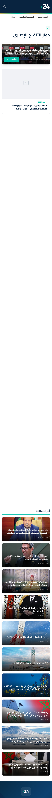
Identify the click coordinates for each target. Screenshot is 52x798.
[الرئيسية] (48, 28)
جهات (12, 17)
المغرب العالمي (26, 17)
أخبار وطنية (43, 17)
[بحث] (4, 6)
